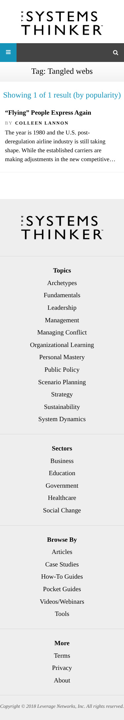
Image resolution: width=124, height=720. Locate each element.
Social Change (62, 510)
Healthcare (62, 498)
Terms (62, 655)
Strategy (62, 394)
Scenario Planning (62, 382)
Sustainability (62, 407)
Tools (62, 614)
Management (62, 320)
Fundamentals (62, 295)
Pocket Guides (62, 589)
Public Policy (61, 369)
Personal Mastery (62, 357)
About (62, 680)
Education (62, 473)
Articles (62, 552)
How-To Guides (62, 576)
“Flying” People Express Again (48, 112)
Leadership (62, 307)
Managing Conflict (62, 332)
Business (61, 461)
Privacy (62, 668)
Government (62, 485)
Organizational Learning (62, 345)
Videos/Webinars (62, 601)
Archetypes (62, 283)
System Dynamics (62, 419)
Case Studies (62, 564)
